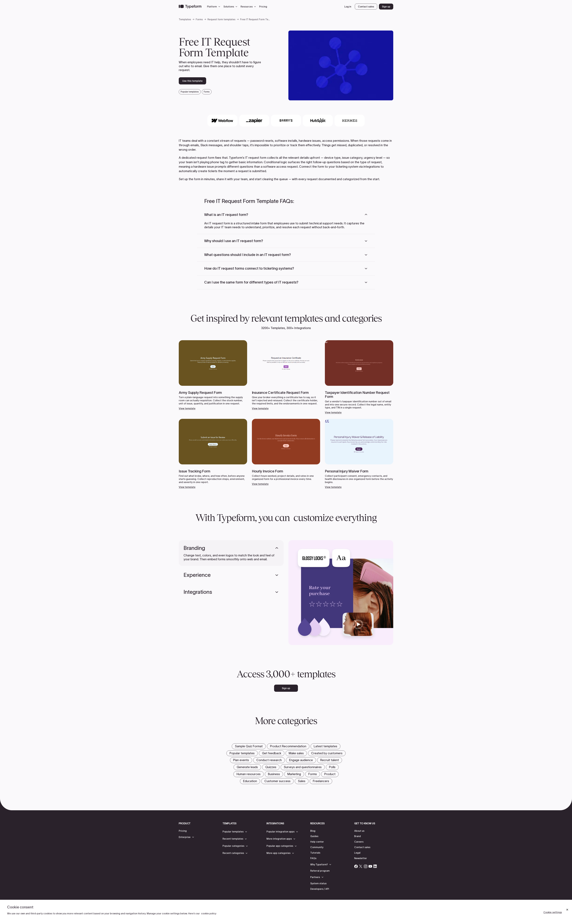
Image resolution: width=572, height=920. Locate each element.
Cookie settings (552, 912)
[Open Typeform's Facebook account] (356, 866)
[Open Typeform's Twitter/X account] (361, 866)
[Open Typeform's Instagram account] (365, 866)
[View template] (213, 375)
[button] (214, 6)
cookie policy (208, 913)
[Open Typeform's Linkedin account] (375, 866)
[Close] (567, 909)
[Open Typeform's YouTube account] (370, 866)
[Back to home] (190, 6)
